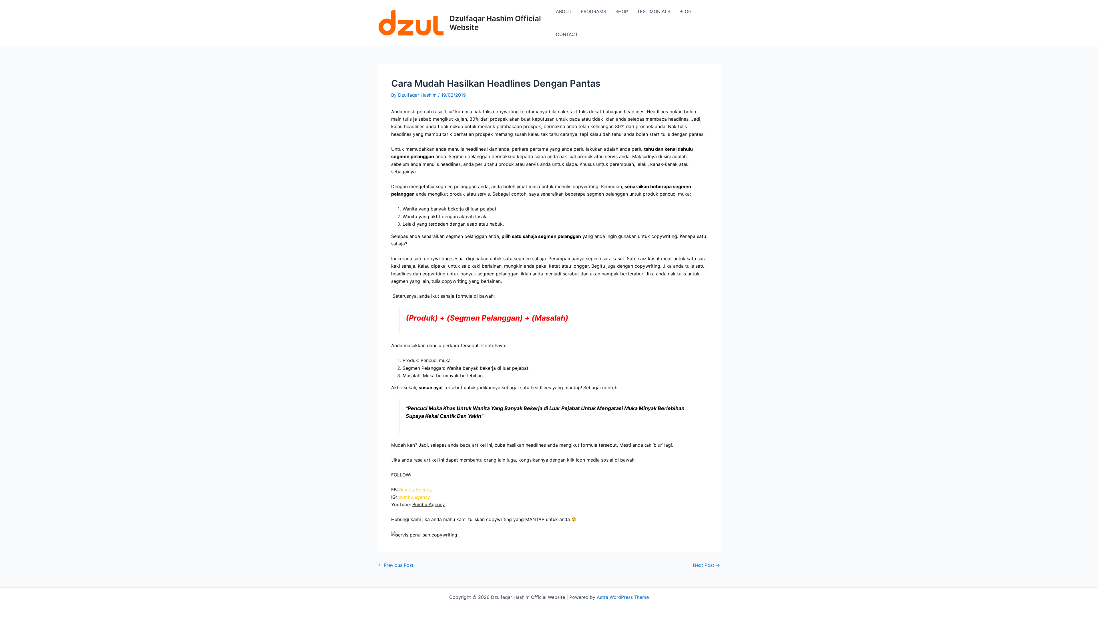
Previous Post (395, 565)
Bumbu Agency (415, 489)
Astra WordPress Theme (623, 597)
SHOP (621, 11)
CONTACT (567, 34)
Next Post (706, 565)
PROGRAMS (593, 11)
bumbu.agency (414, 497)
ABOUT (564, 11)
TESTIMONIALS (653, 11)
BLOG (685, 11)
